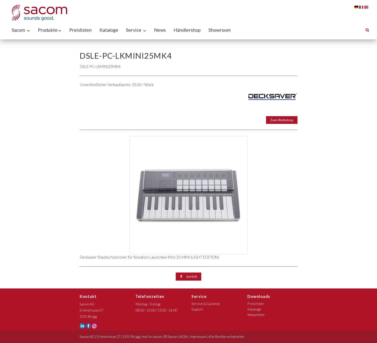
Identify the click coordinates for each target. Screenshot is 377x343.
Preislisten (80, 30)
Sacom (19, 30)
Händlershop (187, 30)
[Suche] (367, 30)
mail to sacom (152, 337)
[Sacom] (37, 12)
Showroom (220, 30)
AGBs (183, 337)
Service (134, 30)
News (160, 30)
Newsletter (256, 315)
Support (197, 309)
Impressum (198, 337)
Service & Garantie (205, 304)
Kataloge (109, 30)
